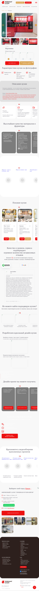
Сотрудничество (24, 553)
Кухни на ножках (11, 96)
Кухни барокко (7, 94)
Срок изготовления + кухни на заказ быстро (23, 573)
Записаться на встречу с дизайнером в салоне (8, 407)
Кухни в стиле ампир (23, 94)
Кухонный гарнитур (7, 224)
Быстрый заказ (12, 63)
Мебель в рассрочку (26, 6)
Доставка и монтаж (24, 547)
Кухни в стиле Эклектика (31, 94)
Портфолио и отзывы (24, 544)
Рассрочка (22, 546)
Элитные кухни (14, 98)
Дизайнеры (23, 552)
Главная (3, 10)
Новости (22, 551)
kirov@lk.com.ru (11, 508)
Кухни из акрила (5, 96)
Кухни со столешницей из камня (15, 97)
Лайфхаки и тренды (24, 562)
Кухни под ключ (17, 96)
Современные (5, 98)
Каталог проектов (6, 557)
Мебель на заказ (12, 6)
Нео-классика (31, 97)
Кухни (6, 10)
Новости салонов (24, 563)
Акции (22, 545)
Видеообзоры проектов (25, 561)
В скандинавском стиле (7, 563)
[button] (36, 25)
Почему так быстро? (21, 116)
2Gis (11, 272)
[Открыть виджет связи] (34, 587)
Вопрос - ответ (23, 550)
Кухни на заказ (5, 6)
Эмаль (16, 93)
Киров (27, 488)
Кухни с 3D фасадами (23, 96)
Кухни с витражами (31, 96)
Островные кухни (6, 561)
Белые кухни (5, 562)
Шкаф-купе (19, 6)
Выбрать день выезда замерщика (9, 436)
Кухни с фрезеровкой (6, 97)
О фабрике (23, 542)
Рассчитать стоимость (27, 63)
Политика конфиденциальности (25, 582)
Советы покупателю (24, 560)
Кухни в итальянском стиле (15, 94)
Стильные (9, 98)
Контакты (22, 555)
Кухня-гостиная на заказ (25, 97)
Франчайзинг (28, 2)
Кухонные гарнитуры (6, 560)
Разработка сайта (7, 588)
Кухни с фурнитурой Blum (10, 93)
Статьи (22, 549)
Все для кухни (34, 6)
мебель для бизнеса (20, 2)
